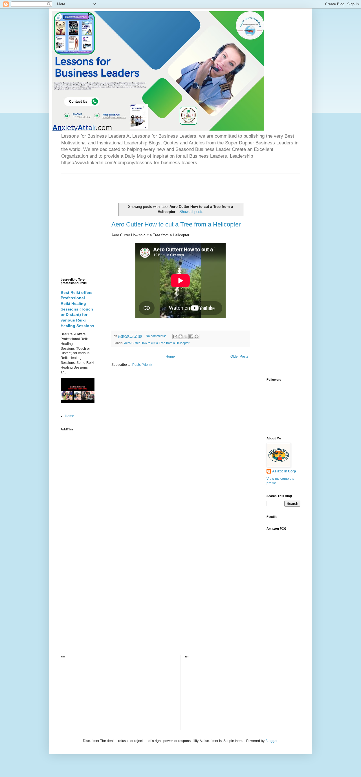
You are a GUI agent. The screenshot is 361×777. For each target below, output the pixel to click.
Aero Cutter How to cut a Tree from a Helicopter (176, 224)
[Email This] (175, 336)
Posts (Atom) (142, 365)
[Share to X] (186, 336)
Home (170, 356)
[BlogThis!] (180, 336)
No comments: (156, 336)
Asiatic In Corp (284, 471)
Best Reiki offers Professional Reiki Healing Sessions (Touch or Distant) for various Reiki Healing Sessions (77, 309)
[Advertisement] (127, 181)
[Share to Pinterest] (196, 336)
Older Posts (239, 356)
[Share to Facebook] (191, 336)
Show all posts (191, 212)
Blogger (271, 741)
